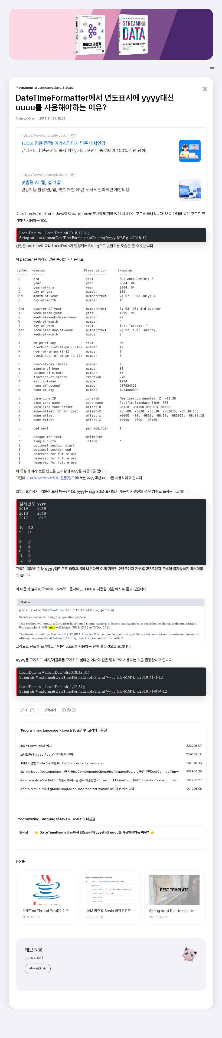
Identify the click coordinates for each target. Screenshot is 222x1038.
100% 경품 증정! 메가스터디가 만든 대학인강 (63, 143)
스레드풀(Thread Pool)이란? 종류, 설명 (46, 754)
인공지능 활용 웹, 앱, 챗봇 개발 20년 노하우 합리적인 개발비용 (75, 189)
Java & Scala (71, 730)
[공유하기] (32, 710)
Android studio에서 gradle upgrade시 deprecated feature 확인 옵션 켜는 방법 (77, 789)
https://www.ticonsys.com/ (44, 174)
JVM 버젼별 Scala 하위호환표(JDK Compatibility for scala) (62, 763)
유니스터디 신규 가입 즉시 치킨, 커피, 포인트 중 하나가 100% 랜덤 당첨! (83, 150)
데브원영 (33, 950)
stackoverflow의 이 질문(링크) (51, 477)
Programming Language (39, 730)
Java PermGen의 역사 (36, 746)
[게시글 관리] (204, 90)
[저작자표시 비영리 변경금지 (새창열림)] (68, 710)
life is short (34, 957)
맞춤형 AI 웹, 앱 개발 (41, 182)
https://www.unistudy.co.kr (44, 135)
